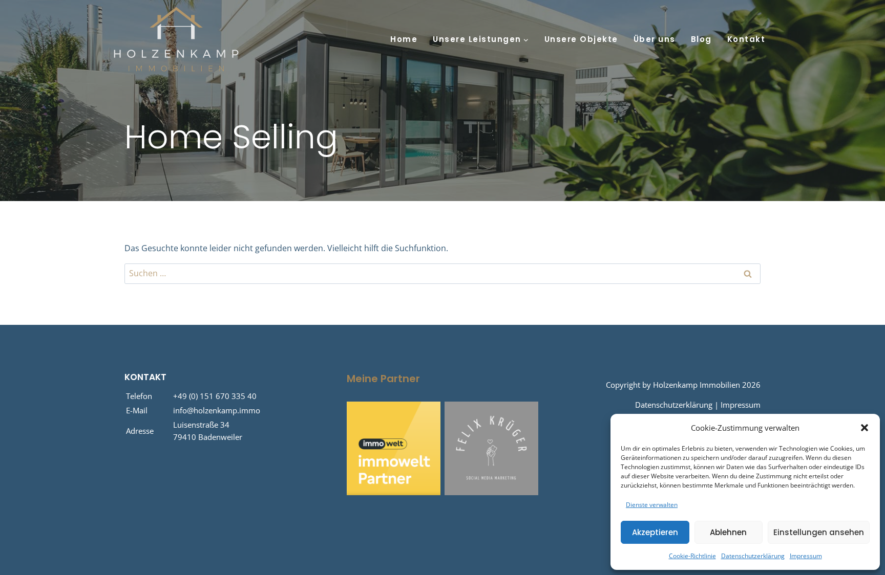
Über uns (655, 39)
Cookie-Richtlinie (692, 555)
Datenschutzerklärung (753, 555)
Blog (701, 39)
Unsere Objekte (581, 39)
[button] (864, 428)
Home (403, 39)
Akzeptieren (655, 532)
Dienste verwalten (652, 504)
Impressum (806, 555)
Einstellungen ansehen (818, 532)
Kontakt (746, 39)
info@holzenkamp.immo (216, 410)
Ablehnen (728, 532)
